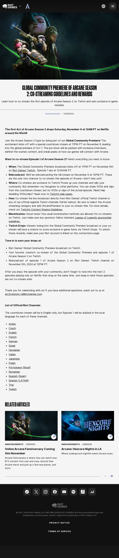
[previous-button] (105, 476)
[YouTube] (64, 492)
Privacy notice (59, 522)
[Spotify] (73, 492)
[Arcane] (28, 6)
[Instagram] (45, 492)
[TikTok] (27, 492)
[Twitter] (36, 492)
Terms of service (59, 531)
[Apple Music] (83, 492)
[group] (59, 440)
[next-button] (111, 476)
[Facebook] (55, 492)
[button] (52, 114)
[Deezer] (92, 492)
